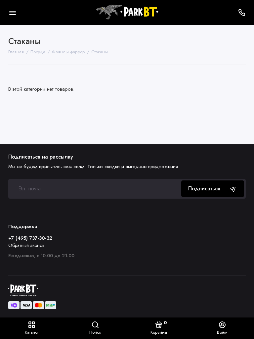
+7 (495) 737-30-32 (30, 238)
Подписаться (204, 188)
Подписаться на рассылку (40, 157)
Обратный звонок (26, 245)
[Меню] (12, 12)
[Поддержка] (241, 12)
